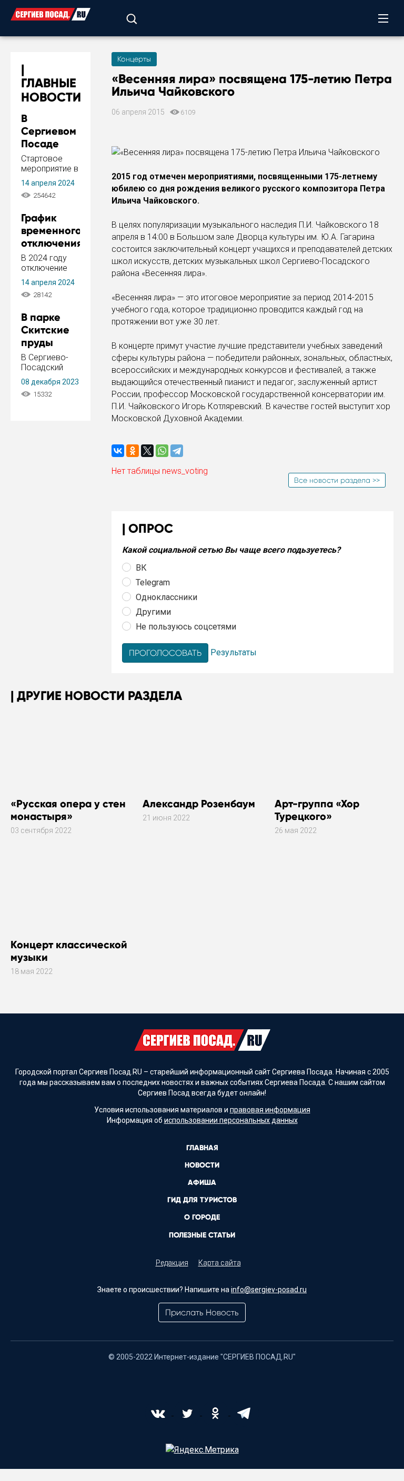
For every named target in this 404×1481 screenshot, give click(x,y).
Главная (202, 1147)
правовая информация (270, 1109)
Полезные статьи (202, 1235)
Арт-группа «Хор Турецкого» (317, 810)
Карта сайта (219, 1263)
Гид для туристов (202, 1199)
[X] (147, 450)
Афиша (202, 1182)
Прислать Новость (202, 1312)
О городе (202, 1217)
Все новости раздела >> (337, 480)
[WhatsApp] (162, 450)
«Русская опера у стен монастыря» (68, 810)
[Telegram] (176, 450)
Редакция (172, 1263)
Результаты (233, 652)
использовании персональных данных (231, 1120)
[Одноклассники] (132, 450)
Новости (202, 1165)
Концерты (134, 59)
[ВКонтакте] (118, 450)
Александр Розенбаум (199, 803)
